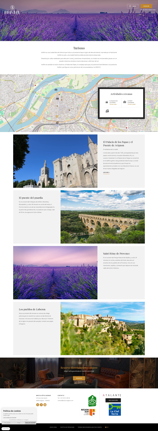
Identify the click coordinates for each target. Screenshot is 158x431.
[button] (57, 98)
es (107, 427)
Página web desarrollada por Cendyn (90, 427)
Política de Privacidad (67, 427)
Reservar (146, 6)
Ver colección (113, 400)
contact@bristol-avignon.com (65, 400)
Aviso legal (53, 427)
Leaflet (141, 131)
